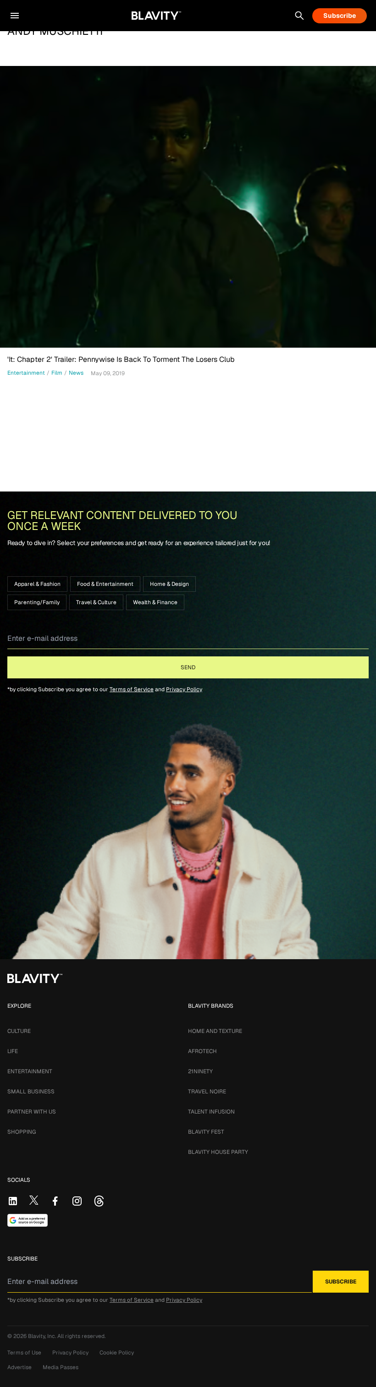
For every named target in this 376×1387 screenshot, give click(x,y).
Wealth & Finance (155, 602)
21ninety (200, 1071)
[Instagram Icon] (77, 1201)
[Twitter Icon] (34, 1200)
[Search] (299, 15)
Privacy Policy (184, 689)
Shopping (21, 1132)
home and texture (215, 1031)
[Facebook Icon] (55, 1201)
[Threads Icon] (99, 1201)
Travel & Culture (96, 602)
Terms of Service (132, 689)
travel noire (207, 1091)
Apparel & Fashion (37, 584)
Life (12, 1051)
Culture (19, 1031)
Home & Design (169, 584)
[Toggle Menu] (14, 15)
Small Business (31, 1091)
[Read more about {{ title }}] (188, 207)
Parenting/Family (37, 602)
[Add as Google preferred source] (27, 1220)
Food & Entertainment (105, 584)
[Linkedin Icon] (12, 1201)
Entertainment (29, 1071)
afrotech (202, 1051)
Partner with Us (31, 1111)
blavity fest (206, 1132)
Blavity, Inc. (42, 1336)
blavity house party (218, 1152)
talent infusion (211, 1111)
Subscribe (339, 15)
